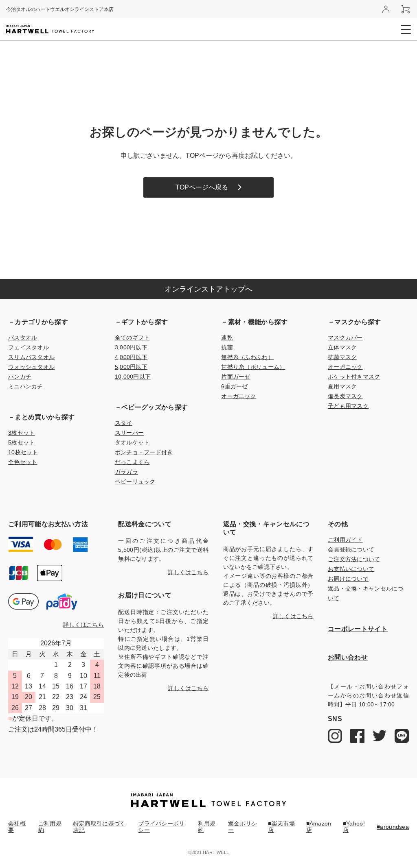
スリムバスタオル (31, 357)
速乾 (227, 337)
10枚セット (23, 452)
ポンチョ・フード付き (144, 452)
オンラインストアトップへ (208, 289)
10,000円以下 (133, 376)
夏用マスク (342, 386)
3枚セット (21, 432)
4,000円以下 (131, 357)
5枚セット (21, 442)
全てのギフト (132, 337)
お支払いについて (351, 569)
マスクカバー (345, 337)
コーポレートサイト (358, 628)
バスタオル (22, 337)
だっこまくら (132, 462)
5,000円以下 (131, 367)
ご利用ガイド (345, 539)
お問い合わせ (348, 657)
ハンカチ (19, 376)
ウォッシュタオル (31, 367)
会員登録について (351, 549)
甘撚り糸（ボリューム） (253, 367)
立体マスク (342, 347)
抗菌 (227, 347)
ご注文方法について (354, 559)
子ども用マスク (348, 406)
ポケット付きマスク (354, 376)
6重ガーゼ (234, 386)
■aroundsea (393, 826)
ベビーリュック (135, 481)
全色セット (22, 462)
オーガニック (238, 396)
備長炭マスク (345, 396)
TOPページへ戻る (202, 187)
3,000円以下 (131, 347)
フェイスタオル (28, 347)
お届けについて (348, 578)
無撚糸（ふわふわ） (247, 357)
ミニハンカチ (25, 386)
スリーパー (129, 432)
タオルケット (132, 442)
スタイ (123, 423)
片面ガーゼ (235, 376)
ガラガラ (126, 471)
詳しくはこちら (83, 624)
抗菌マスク (342, 357)
